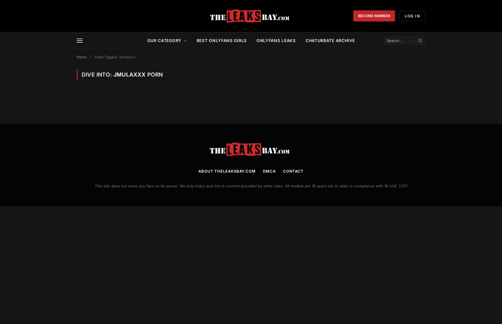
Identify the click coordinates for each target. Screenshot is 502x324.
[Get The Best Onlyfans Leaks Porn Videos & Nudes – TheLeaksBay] (251, 16)
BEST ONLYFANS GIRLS (222, 40)
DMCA (269, 171)
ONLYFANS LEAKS (276, 40)
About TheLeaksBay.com (227, 171)
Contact (293, 171)
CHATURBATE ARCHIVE (330, 40)
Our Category (164, 40)
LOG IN (412, 16)
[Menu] (80, 40)
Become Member (374, 16)
